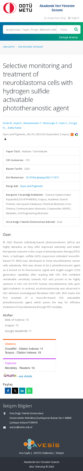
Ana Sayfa (8, 46)
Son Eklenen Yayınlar (30, 46)
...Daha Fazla (13, 127)
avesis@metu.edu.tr (21, 427)
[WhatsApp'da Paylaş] (29, 391)
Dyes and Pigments (31, 186)
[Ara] (76, 29)
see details (25, 376)
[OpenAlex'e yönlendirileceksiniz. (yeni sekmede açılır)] (5, 139)
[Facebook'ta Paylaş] (8, 391)
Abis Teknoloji (37, 466)
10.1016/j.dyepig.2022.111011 (42, 177)
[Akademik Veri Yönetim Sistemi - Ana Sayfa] (18, 8)
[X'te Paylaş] (15, 391)
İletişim (60, 453)
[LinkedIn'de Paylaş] (22, 391)
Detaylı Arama (68, 37)
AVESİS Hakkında (43, 453)
